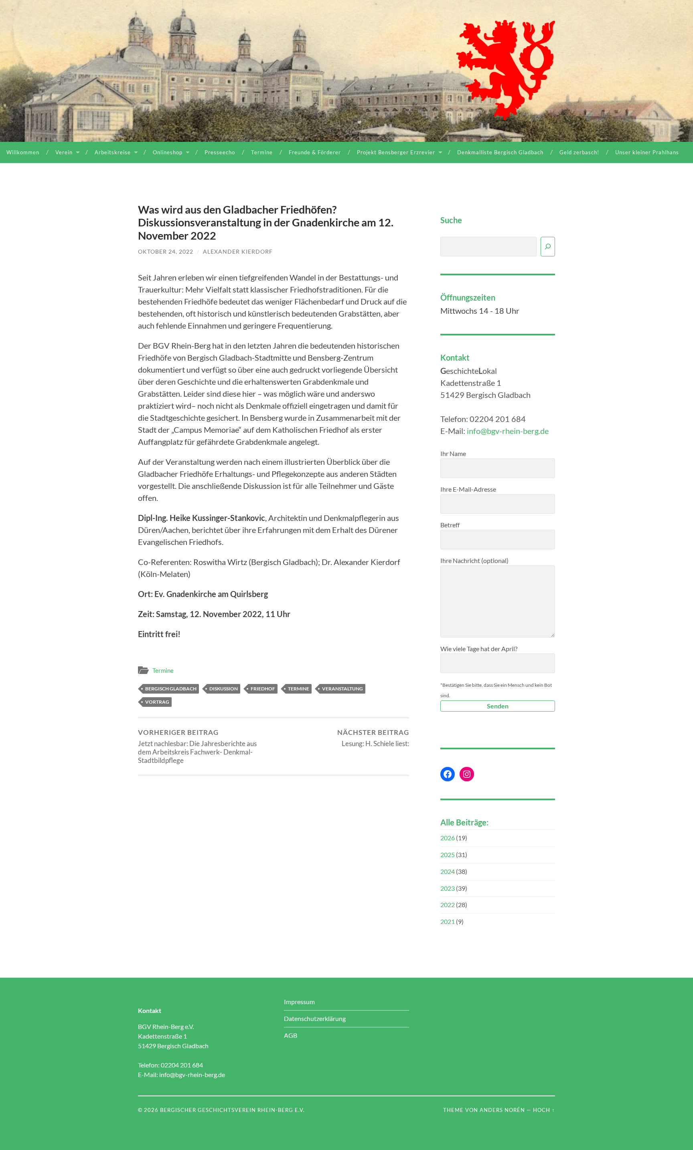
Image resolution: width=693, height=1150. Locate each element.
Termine (262, 152)
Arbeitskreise (113, 152)
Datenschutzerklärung (315, 1018)
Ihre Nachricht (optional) (474, 560)
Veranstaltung (342, 689)
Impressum (299, 1001)
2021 (447, 921)
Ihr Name (453, 453)
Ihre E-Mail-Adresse (468, 489)
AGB (290, 1035)
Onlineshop (167, 152)
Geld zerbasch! (579, 152)
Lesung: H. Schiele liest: (373, 738)
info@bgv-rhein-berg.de (508, 431)
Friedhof (263, 689)
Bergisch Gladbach (171, 689)
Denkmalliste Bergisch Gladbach (500, 152)
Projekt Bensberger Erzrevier (396, 152)
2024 (447, 871)
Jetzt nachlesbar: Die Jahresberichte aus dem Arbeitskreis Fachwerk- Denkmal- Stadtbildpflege (197, 746)
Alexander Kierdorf (238, 251)
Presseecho (220, 152)
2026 (447, 837)
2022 (447, 904)
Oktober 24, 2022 (165, 251)
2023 (447, 888)
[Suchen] (548, 246)
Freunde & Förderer (315, 152)
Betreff (450, 525)
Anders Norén (502, 1110)
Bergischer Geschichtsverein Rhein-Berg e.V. (232, 1110)
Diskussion (223, 689)
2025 (447, 854)
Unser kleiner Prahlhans (647, 152)
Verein (64, 152)
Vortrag (157, 702)
